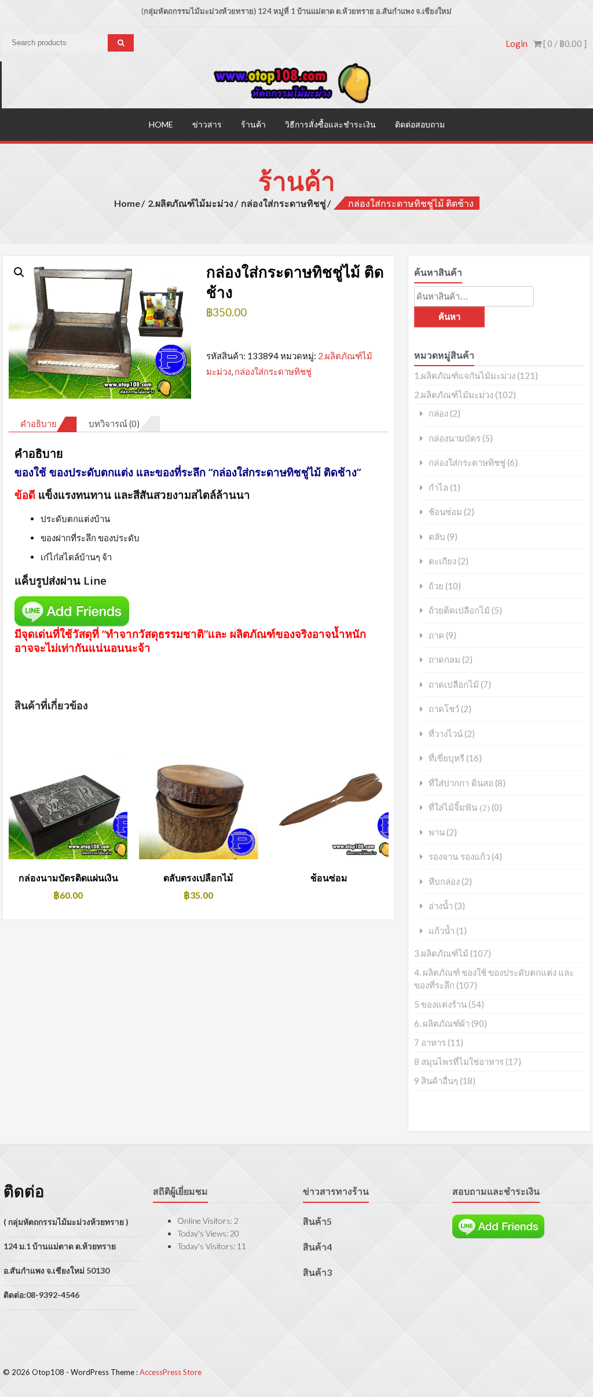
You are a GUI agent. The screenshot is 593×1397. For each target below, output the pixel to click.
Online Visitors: (205, 1220)
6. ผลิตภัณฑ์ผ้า (442, 1023)
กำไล (438, 487)
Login (517, 43)
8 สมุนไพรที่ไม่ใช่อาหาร (459, 1061)
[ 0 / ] (564, 43)
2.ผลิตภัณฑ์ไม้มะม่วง (190, 203)
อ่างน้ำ (441, 906)
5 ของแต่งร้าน (440, 1004)
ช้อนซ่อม (445, 512)
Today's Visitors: (207, 1246)
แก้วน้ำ (442, 931)
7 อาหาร (430, 1042)
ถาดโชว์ (444, 709)
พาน (437, 832)
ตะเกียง (442, 561)
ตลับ (437, 536)
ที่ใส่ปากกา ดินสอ (461, 783)
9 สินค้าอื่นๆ (436, 1080)
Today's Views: (203, 1233)
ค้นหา (449, 317)
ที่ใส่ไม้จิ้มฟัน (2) (459, 807)
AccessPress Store (171, 1372)
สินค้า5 (317, 1221)
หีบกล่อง (444, 881)
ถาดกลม (444, 659)
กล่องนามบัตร (455, 438)
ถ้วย (436, 586)
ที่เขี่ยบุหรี (446, 758)
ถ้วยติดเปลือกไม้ (459, 610)
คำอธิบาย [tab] (38, 423)
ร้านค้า (253, 124)
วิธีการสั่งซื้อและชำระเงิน (330, 124)
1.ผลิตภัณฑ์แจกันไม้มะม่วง (464, 375)
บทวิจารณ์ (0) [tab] (114, 423)
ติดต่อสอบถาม (420, 124)
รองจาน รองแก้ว (459, 856)
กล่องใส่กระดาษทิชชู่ (283, 203)
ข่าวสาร (207, 124)
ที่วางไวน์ (446, 733)
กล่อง (438, 413)
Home (161, 124)
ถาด (436, 635)
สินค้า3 (317, 1272)
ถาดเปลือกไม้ (454, 684)
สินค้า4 (317, 1246)
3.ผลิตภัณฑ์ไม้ (441, 953)
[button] (19, 272)
